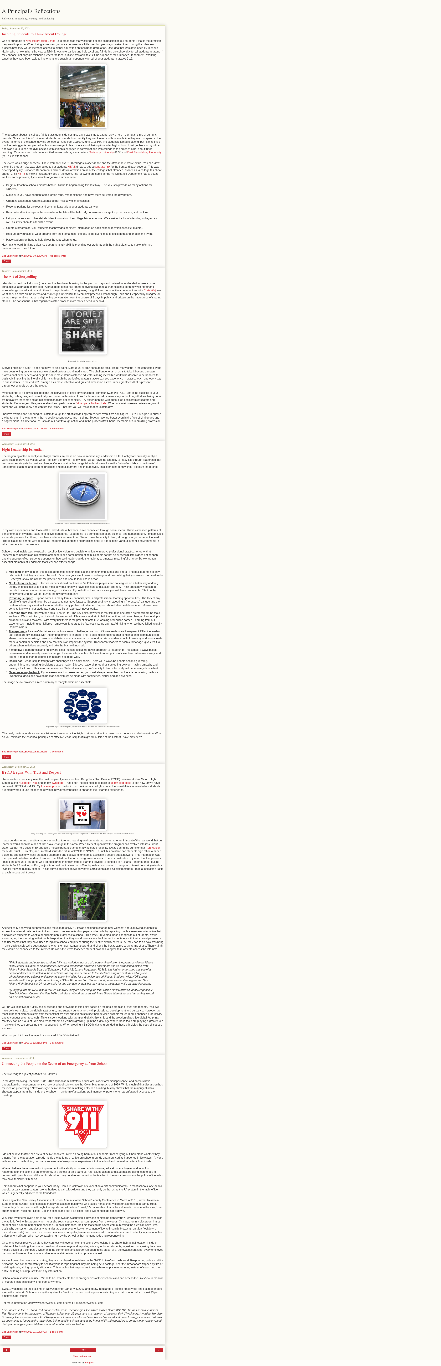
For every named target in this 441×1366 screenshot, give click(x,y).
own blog (57, 782)
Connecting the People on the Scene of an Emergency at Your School (55, 1063)
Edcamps (81, 403)
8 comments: (57, 428)
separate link (102, 166)
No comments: (58, 255)
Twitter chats (98, 403)
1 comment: (56, 1331)
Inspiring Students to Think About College (34, 33)
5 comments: (57, 1042)
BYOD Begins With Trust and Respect (31, 772)
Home (83, 1350)
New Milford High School (41, 40)
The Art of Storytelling (19, 276)
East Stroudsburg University (144, 152)
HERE (72, 166)
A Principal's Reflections (31, 11)
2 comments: (57, 751)
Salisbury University (101, 152)
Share (6, 261)
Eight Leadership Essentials (23, 449)
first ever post (49, 786)
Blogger (89, 1362)
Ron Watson (153, 847)
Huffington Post (28, 782)
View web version (82, 1356)
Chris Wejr (150, 290)
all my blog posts (121, 782)
